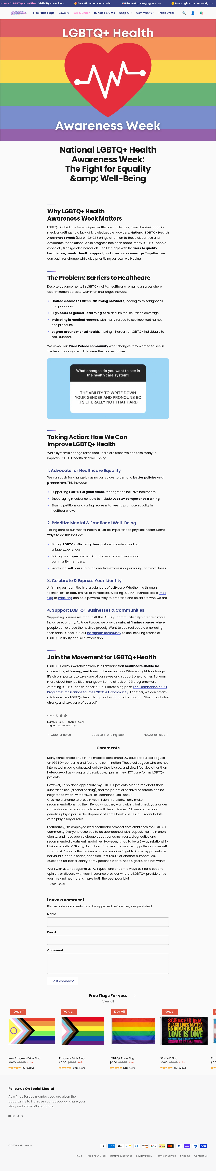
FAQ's (79, 1156)
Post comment (63, 981)
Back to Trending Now (108, 735)
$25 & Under (81, 13)
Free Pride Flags (43, 13)
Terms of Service (166, 1156)
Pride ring (65, 598)
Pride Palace (25, 1145)
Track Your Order (96, 1156)
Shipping (185, 1156)
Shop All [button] (125, 13)
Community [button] (145, 13)
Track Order (166, 13)
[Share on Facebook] (61, 715)
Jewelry (64, 13)
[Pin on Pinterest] (65, 715)
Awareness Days (67, 725)
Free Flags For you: (108, 995)
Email (51, 932)
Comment (55, 950)
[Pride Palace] (19, 13)
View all (108, 1001)
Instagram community (104, 633)
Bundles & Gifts (104, 13)
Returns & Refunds (121, 1156)
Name (52, 914)
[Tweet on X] (57, 715)
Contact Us (201, 1156)
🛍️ (202, 13)
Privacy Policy (144, 1156)
